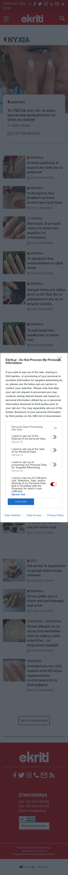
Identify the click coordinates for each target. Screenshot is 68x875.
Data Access (34, 515)
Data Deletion (13, 515)
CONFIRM (21, 502)
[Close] (60, 360)
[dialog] (34, 437)
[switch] (53, 437)
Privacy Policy (55, 515)
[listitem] (34, 428)
